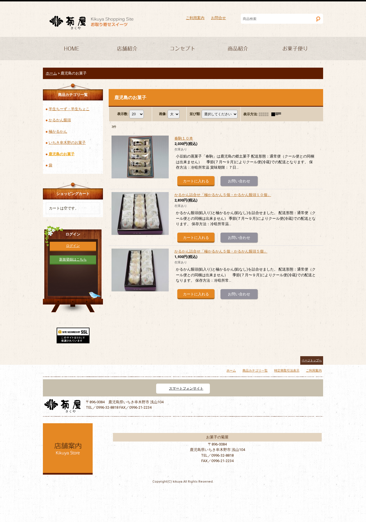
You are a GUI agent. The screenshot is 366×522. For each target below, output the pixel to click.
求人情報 (295, 49)
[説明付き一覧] (277, 114)
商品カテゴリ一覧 (255, 370)
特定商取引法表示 (286, 370)
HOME (71, 49)
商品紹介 (239, 49)
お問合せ (218, 18)
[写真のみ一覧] (265, 114)
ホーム (231, 370)
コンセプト (183, 49)
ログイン (73, 246)
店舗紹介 (127, 49)
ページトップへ (312, 360)
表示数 (122, 114)
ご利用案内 (195, 18)
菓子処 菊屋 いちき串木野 (91, 22)
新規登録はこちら (73, 259)
